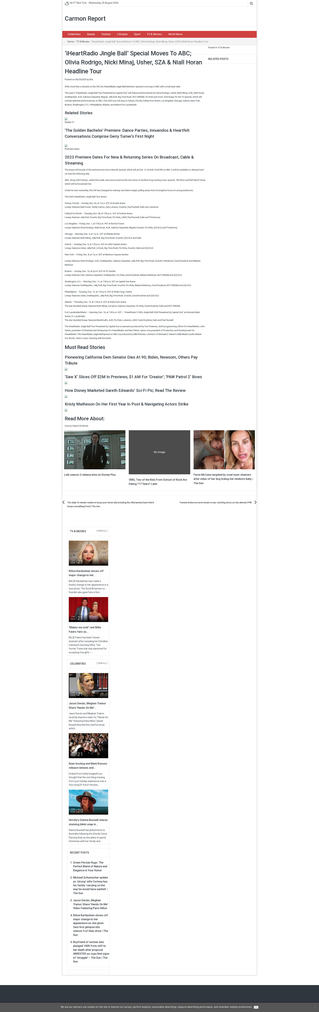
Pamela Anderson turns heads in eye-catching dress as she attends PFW (216, 502)
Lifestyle (122, 34)
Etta (91, 79)
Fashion (106, 34)
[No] (315, 1007)
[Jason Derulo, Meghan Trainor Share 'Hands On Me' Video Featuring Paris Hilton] (88, 685)
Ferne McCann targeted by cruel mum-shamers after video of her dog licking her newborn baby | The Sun (223, 479)
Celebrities (74, 34)
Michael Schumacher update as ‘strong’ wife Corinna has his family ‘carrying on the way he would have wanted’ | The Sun (90, 885)
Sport (137, 34)
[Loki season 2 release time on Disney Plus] (94, 449)
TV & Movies (154, 34)
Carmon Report (85, 18)
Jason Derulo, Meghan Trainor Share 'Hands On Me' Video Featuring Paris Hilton (90, 904)
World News (175, 34)
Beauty (91, 34)
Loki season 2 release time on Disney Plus (90, 474)
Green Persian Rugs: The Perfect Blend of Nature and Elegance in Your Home (90, 866)
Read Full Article (80, 426)
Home (71, 41)
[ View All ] (102, 531)
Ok (256, 1007)
